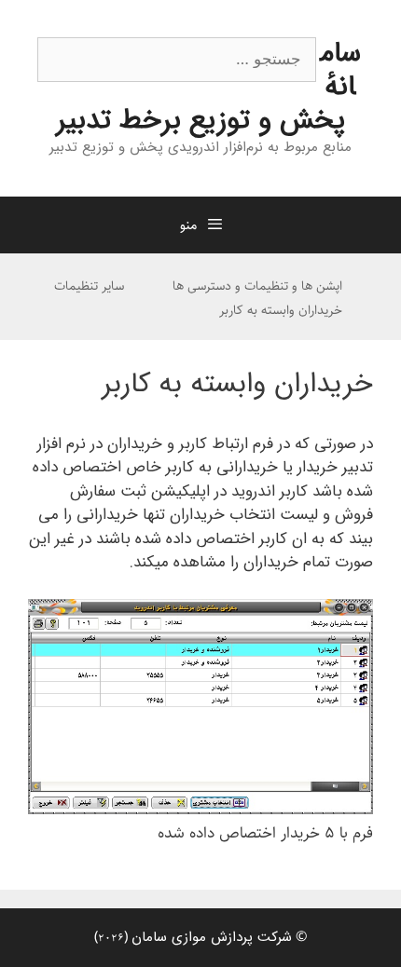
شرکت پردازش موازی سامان (211, 938)
